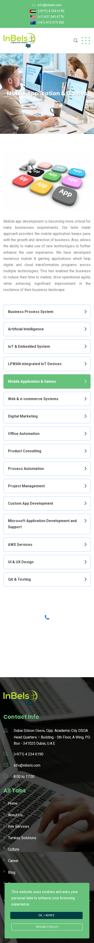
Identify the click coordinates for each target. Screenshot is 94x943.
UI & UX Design (21, 562)
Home (13, 803)
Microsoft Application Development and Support (42, 524)
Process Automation (26, 468)
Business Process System (30, 312)
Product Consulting (24, 451)
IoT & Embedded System (29, 346)
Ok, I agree (46, 915)
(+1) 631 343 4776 (51, 17)
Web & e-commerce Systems (33, 399)
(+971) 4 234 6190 (51, 11)
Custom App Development (30, 503)
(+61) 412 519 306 (51, 22)
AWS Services (20, 544)
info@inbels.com (50, 5)
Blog (11, 872)
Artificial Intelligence (26, 329)
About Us (15, 815)
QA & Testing (19, 579)
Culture (13, 849)
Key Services (18, 826)
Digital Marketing (23, 416)
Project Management (26, 486)
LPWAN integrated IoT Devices (35, 364)
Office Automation (23, 433)
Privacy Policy (47, 927)
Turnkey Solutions (22, 838)
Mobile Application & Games (32, 381)
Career (13, 861)
